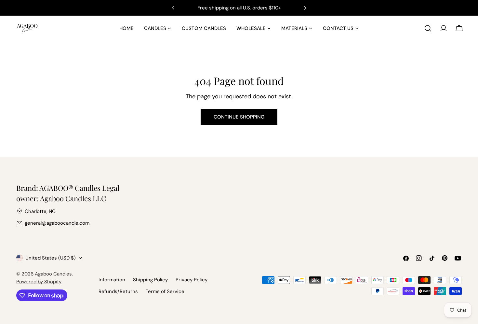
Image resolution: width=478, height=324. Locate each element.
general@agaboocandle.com (57, 223)
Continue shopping (239, 117)
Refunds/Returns (118, 291)
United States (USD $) (50, 258)
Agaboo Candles (53, 274)
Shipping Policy (150, 279)
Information (112, 279)
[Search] (427, 28)
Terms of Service (165, 291)
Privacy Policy (191, 279)
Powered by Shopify (38, 281)
